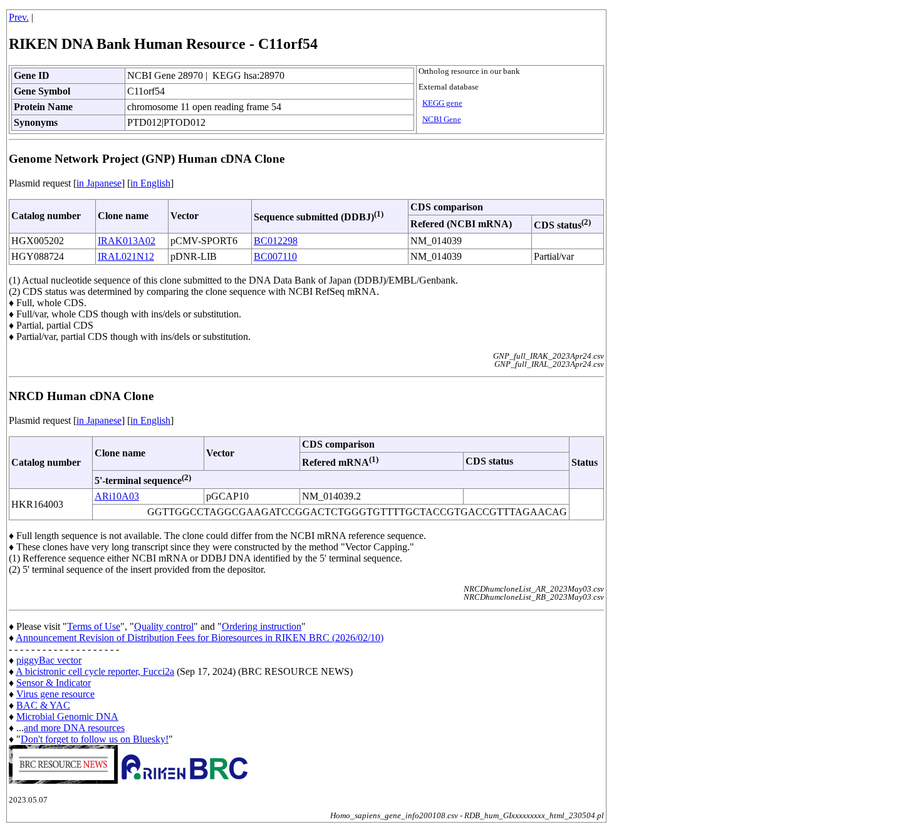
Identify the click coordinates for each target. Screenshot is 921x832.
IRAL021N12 (126, 256)
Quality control (164, 626)
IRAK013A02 (126, 240)
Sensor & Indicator (53, 682)
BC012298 (276, 240)
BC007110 (275, 256)
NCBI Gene (441, 119)
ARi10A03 (117, 496)
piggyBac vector (48, 660)
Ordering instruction (261, 626)
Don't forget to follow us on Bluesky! (95, 739)
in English (150, 183)
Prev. (19, 17)
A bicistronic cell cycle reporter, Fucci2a (95, 671)
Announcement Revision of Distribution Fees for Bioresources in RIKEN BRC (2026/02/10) (199, 637)
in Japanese (99, 183)
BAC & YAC (43, 705)
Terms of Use (93, 626)
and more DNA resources (74, 727)
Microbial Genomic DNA (67, 716)
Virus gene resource (55, 694)
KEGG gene (442, 103)
